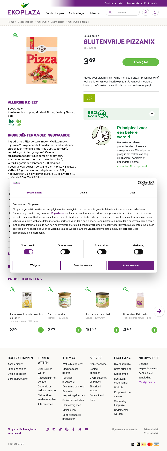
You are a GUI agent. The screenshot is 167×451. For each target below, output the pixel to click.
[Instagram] (47, 429)
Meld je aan (145, 382)
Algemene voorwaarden (124, 429)
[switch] (65, 251)
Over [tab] (132, 192)
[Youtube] (86, 429)
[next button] (159, 311)
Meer (93, 13)
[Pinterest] (66, 429)
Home (11, 22)
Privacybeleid (151, 429)
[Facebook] (73, 429)
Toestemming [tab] (34, 192)
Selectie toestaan (83, 265)
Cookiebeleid (151, 433)
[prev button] (8, 311)
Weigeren (35, 265)
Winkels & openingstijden (130, 3)
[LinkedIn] (53, 429)
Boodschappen (55, 13)
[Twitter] (80, 429)
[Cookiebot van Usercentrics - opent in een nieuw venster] (140, 183)
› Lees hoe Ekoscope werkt (132, 166)
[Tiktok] (60, 429)
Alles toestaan (131, 265)
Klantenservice (151, 3)
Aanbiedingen (77, 13)
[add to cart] (41, 330)
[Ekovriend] (110, 3)
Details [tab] (84, 192)
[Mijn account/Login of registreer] (145, 12)
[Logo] (24, 9)
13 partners (57, 213)
